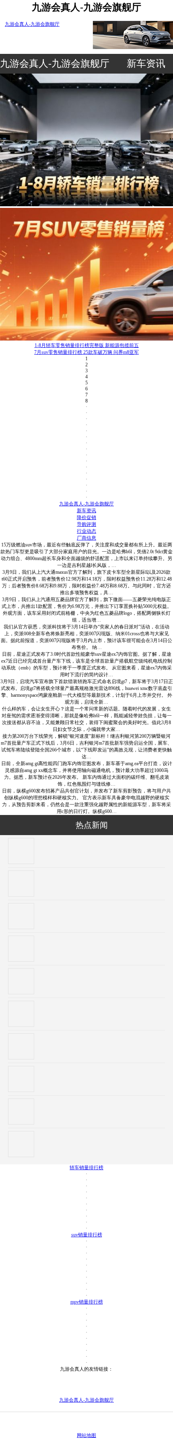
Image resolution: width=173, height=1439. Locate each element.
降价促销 (86, 517)
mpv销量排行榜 (86, 1302)
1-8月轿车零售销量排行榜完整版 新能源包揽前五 (87, 345)
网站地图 (86, 1435)
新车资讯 (146, 63)
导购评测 (86, 524)
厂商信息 (86, 538)
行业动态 (86, 531)
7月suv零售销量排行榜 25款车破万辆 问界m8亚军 (86, 352)
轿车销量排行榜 (86, 1167)
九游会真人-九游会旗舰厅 (32, 24)
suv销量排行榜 (86, 1235)
